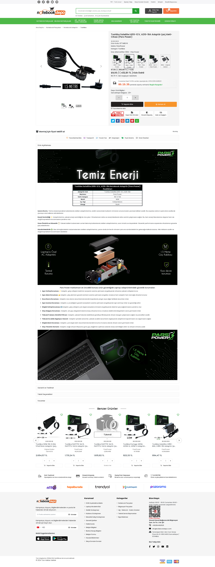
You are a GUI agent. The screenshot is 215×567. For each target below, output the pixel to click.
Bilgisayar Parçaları (125, 507)
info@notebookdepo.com (161, 529)
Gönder (73, 514)
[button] (171, 11)
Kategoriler (122, 498)
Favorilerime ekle (119, 108)
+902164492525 (158, 525)
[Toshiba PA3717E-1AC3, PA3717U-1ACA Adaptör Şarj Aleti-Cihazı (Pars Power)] (78, 426)
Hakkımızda (90, 524)
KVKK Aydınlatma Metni (94, 503)
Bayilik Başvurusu (171, 2)
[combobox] (38, 527)
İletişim (160, 2)
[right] (179, 440)
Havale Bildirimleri (92, 538)
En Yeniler (79, 16)
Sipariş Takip (128, 2)
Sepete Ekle (128, 104)
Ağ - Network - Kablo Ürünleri (129, 510)
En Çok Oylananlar (102, 16)
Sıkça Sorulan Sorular (142, 2)
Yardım (153, 2)
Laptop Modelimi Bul (93, 507)
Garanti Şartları (91, 520)
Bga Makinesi (123, 517)
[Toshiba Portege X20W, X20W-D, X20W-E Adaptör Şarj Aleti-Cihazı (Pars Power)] (136, 426)
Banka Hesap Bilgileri (93, 531)
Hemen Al (161, 104)
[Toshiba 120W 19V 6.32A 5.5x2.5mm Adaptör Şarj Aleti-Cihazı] (49, 426)
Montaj (175, 131)
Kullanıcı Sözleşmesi (93, 513)
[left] (36, 440)
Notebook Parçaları (125, 503)
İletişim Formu (91, 534)
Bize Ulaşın (154, 498)
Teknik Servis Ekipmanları (127, 513)
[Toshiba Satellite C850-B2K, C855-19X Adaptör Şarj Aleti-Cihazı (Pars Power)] (165, 426)
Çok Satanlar (89, 16)
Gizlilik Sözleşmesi (92, 510)
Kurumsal (89, 498)
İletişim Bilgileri (91, 527)
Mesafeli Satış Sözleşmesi (95, 517)
